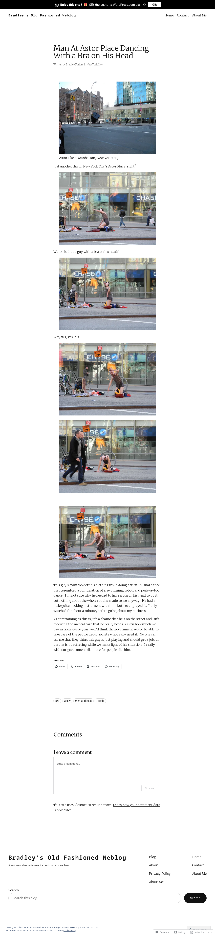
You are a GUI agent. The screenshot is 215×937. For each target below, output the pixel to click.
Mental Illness (83, 700)
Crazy (67, 700)
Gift (154, 4)
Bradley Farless (74, 64)
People (100, 700)
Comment (150, 788)
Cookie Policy (69, 930)
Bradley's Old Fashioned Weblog (42, 15)
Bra (57, 700)
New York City (95, 64)
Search (13, 890)
